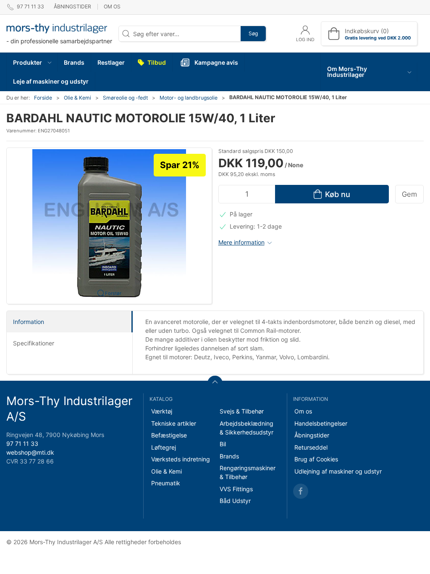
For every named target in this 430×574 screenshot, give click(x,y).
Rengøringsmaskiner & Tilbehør (247, 472)
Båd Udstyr (235, 500)
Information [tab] (28, 321)
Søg (253, 33)
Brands (229, 456)
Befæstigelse (169, 435)
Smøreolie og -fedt (125, 98)
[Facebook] (300, 491)
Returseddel (311, 447)
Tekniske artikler (173, 423)
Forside (43, 98)
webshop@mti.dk (30, 452)
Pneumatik (165, 483)
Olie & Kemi (77, 98)
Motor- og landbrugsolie (189, 98)
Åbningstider (72, 6)
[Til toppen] (215, 383)
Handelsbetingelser (320, 423)
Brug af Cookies (316, 459)
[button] (32, 62)
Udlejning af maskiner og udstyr (338, 471)
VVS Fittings (236, 488)
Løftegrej (163, 447)
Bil (223, 444)
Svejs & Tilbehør (242, 411)
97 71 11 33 (22, 443)
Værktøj (161, 411)
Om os (112, 6)
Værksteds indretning (180, 459)
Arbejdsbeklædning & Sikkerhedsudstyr (246, 428)
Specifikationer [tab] (33, 343)
